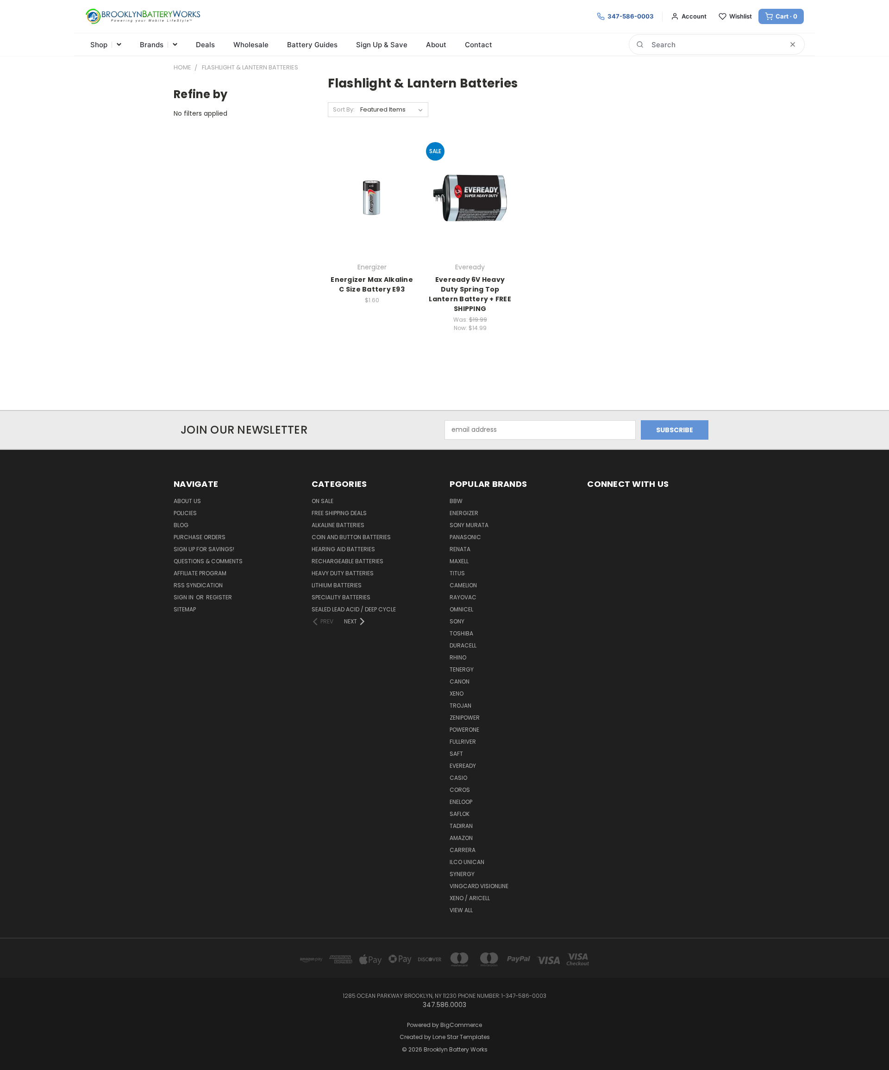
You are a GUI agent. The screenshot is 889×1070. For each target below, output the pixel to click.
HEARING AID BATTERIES (343, 549)
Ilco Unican (467, 862)
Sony (457, 621)
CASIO (458, 778)
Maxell (459, 561)
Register (219, 597)
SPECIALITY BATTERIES (341, 597)
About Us (187, 501)
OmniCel (461, 609)
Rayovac (463, 597)
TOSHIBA (461, 633)
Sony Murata (469, 525)
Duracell (463, 645)
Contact (478, 44)
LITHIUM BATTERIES (337, 585)
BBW (456, 501)
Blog (181, 525)
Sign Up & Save (381, 44)
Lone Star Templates (461, 1037)
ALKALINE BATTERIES (338, 525)
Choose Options (470, 214)
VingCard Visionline (479, 886)
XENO (456, 693)
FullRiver (463, 742)
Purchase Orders (199, 537)
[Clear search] (792, 44)
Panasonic (465, 537)
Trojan (460, 705)
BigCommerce (461, 1025)
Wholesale (251, 44)
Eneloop (461, 802)
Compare (368, 197)
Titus (457, 573)
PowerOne (464, 730)
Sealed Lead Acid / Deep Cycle (354, 609)
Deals (205, 44)
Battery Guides (312, 44)
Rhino (458, 657)
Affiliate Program (200, 573)
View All (461, 910)
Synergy (462, 874)
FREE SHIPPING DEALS (339, 513)
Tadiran (461, 826)
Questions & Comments (208, 561)
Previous (864, 1041)
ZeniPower (465, 718)
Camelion (463, 585)
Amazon (461, 838)
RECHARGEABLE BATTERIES (347, 561)
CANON (460, 681)
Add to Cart (372, 214)
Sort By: (344, 109)
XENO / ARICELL (470, 898)
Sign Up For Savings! (204, 549)
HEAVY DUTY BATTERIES (343, 573)
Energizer (464, 513)
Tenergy (462, 669)
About (436, 44)
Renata (460, 549)
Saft (456, 754)
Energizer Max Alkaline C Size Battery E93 (372, 284)
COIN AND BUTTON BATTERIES (351, 537)
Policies (185, 513)
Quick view (372, 179)
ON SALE (322, 501)
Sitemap (185, 609)
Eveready (463, 766)
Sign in (184, 597)
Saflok (460, 814)
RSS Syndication (198, 585)
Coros (460, 790)
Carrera (463, 850)
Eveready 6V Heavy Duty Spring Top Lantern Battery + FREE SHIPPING (470, 294)
